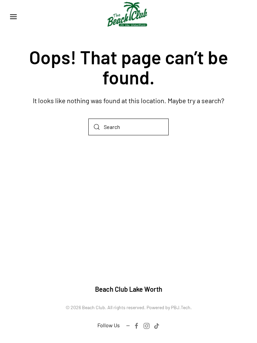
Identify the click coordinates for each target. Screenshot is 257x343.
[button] (13, 16)
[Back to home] (128, 16)
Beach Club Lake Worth (128, 289)
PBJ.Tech (180, 307)
